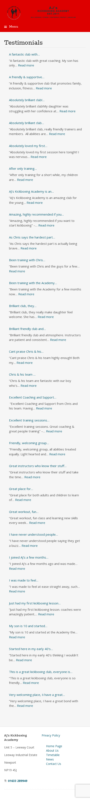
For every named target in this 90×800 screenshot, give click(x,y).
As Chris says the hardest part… (32, 237)
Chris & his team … (22, 374)
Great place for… (21, 489)
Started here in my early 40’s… (31, 649)
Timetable (53, 755)
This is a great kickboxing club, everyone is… (40, 672)
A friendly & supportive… (26, 77)
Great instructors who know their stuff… (38, 466)
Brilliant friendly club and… (27, 329)
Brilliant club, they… (22, 306)
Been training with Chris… (27, 260)
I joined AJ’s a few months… (28, 557)
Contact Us (53, 764)
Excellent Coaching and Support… (32, 397)
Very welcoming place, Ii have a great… (37, 695)
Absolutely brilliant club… (26, 123)
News (50, 759)
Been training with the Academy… (33, 283)
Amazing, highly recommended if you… (36, 214)
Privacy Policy (51, 735)
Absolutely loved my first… (28, 146)
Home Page (54, 746)
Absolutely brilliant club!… (27, 100)
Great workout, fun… (24, 512)
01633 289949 (17, 781)
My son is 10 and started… (28, 626)
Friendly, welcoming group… (29, 443)
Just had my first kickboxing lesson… (35, 603)
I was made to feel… (23, 580)
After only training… (23, 168)
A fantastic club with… (24, 54)
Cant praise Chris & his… (26, 351)
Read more (26, 65)
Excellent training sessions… (29, 420)
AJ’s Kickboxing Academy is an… (31, 191)
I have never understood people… (33, 534)
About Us (52, 750)
